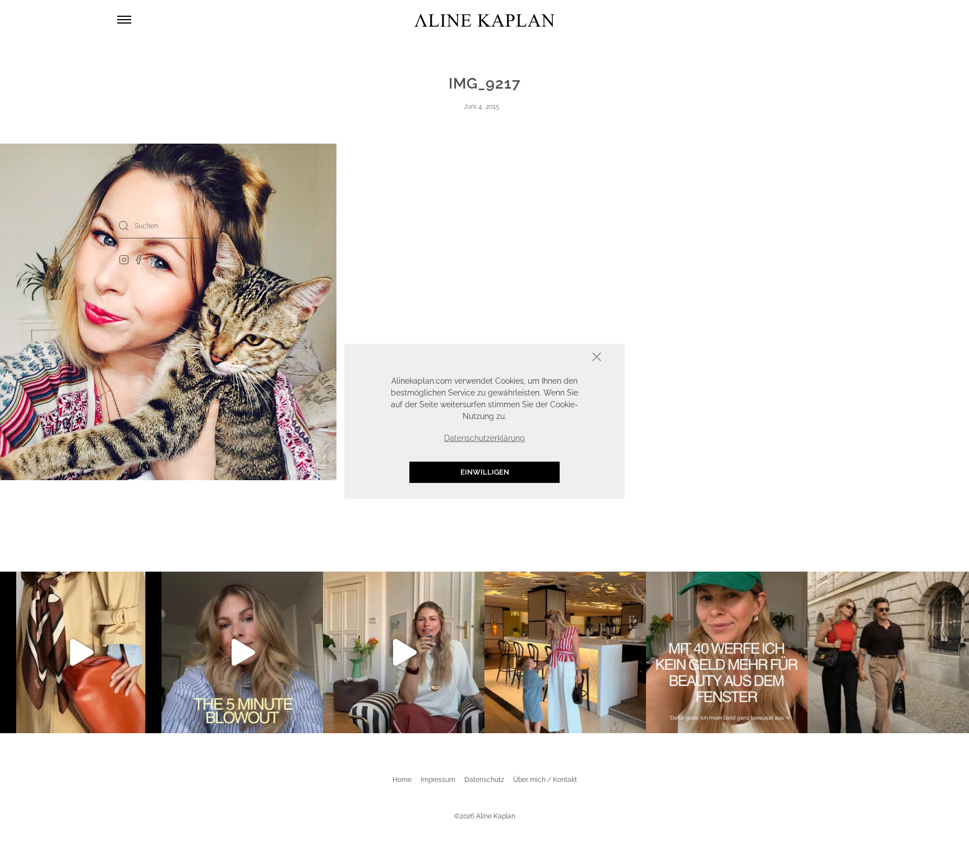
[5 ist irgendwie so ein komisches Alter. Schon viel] (565, 652)
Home (402, 780)
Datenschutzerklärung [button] (484, 438)
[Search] (124, 225)
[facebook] (138, 259)
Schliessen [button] (561, 357)
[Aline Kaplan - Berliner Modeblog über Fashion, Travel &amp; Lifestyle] (484, 20)
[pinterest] (154, 259)
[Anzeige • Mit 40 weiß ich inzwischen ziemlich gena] (726, 652)
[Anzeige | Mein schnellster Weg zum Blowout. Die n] (242, 652)
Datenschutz (484, 780)
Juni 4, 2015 (482, 107)
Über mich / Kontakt (545, 780)
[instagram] (124, 259)
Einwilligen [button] (484, 472)
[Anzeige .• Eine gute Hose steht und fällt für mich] (403, 652)
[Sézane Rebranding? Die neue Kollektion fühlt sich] (81, 652)
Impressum (438, 780)
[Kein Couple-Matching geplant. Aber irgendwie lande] (888, 652)
